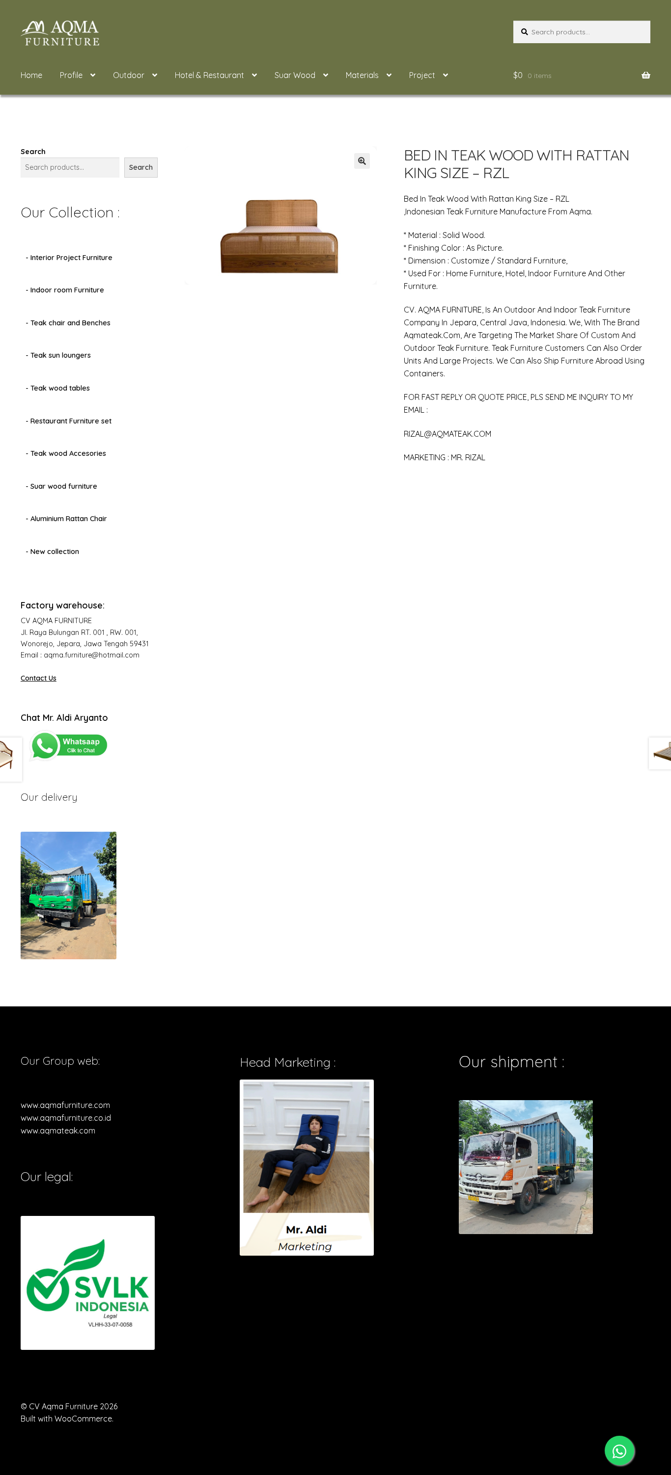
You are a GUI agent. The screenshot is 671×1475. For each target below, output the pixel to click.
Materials (362, 75)
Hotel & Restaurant (209, 75)
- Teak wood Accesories (66, 453)
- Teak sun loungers (58, 355)
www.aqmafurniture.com (65, 1105)
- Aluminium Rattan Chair (66, 518)
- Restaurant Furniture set (69, 421)
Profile (71, 75)
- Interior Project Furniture (69, 257)
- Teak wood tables (58, 388)
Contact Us (38, 678)
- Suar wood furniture (61, 486)
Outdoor (128, 75)
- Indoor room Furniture (65, 290)
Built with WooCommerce (66, 1418)
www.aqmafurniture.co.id (66, 1118)
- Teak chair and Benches (68, 322)
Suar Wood (295, 75)
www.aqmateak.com (58, 1130)
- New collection (52, 551)
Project (422, 75)
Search (33, 151)
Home (31, 75)
